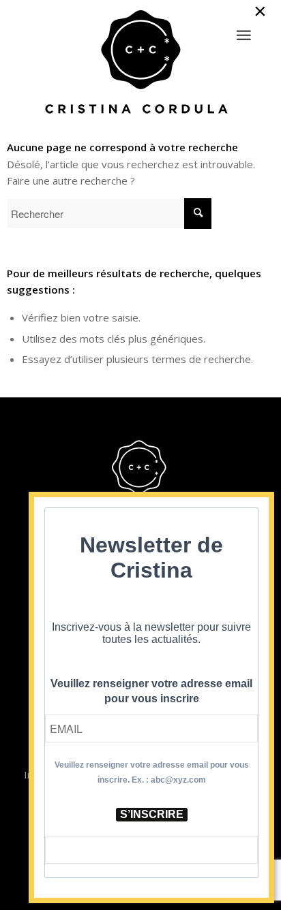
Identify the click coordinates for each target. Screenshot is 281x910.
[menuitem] (243, 29)
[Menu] (243, 35)
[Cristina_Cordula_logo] (140, 63)
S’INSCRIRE (151, 814)
